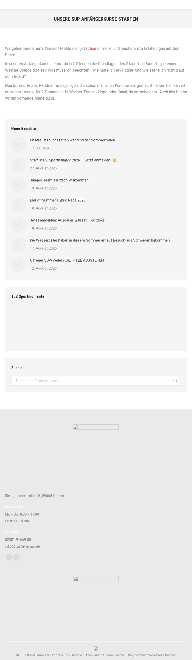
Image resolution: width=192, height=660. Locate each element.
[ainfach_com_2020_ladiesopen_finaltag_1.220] (59, 315)
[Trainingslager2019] (40, 315)
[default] (78, 315)
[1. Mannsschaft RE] (78, 335)
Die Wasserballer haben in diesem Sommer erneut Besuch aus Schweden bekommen (100, 240)
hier (93, 48)
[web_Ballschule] (117, 315)
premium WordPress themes (155, 655)
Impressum (60, 655)
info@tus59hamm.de (22, 546)
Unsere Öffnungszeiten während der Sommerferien (72, 140)
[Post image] (18, 144)
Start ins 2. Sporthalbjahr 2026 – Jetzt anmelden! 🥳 (73, 160)
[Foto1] (59, 335)
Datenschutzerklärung (86, 655)
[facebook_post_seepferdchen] (155, 315)
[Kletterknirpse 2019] (98, 315)
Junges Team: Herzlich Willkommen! (60, 180)
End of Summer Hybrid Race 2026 (58, 200)
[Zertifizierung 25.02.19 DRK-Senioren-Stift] (136, 315)
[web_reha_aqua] (20, 335)
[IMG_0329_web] (40, 335)
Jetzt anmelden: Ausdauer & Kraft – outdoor (67, 220)
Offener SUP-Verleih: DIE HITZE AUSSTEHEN (67, 260)
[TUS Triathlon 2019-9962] (20, 315)
